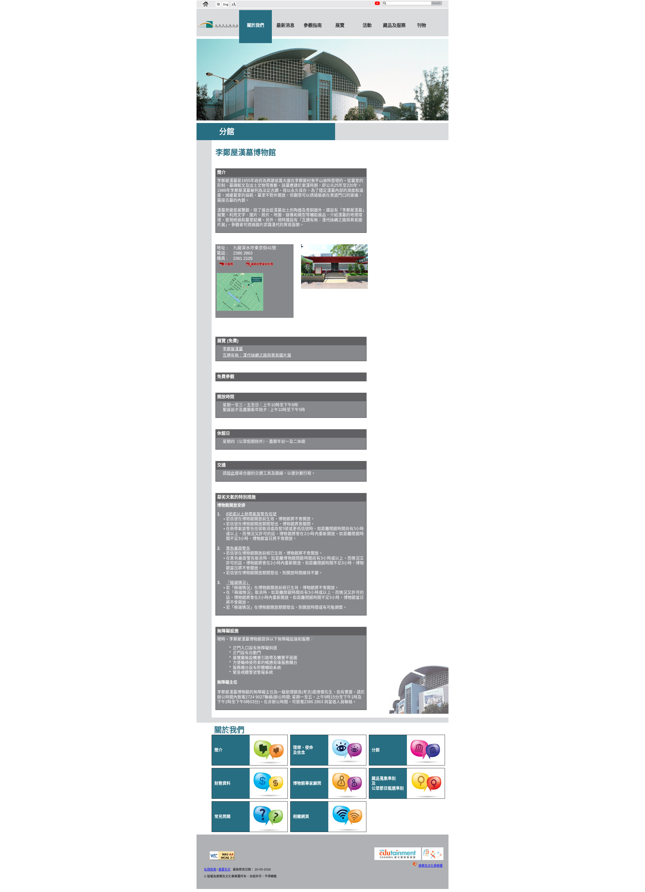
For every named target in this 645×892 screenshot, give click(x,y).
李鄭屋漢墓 (233, 349)
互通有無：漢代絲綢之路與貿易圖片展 (257, 355)
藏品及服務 (394, 25)
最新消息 (285, 25)
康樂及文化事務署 (430, 866)
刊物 (421, 25)
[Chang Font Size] (233, 4)
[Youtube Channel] (377, 6)
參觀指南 (313, 25)
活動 (367, 25)
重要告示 (224, 869)
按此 (231, 473)
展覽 (339, 25)
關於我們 (255, 25)
